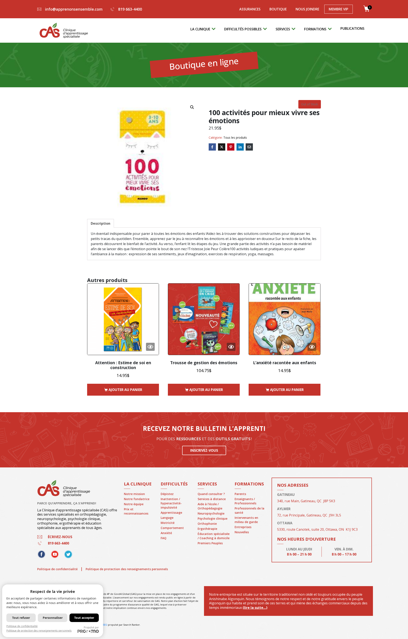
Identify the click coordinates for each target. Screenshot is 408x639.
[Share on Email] (249, 147)
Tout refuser (21, 618)
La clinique (200, 29)
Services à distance (212, 499)
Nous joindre (307, 9)
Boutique (278, 9)
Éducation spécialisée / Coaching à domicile (214, 536)
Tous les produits (235, 137)
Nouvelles (242, 532)
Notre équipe (133, 504)
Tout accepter (84, 618)
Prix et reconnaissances (136, 511)
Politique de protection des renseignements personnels (127, 569)
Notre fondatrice (136, 499)
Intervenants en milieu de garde (246, 520)
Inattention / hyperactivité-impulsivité (171, 503)
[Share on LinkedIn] (240, 147)
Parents (240, 494)
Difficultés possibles (243, 29)
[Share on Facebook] (212, 147)
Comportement (172, 528)
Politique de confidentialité (57, 569)
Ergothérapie (207, 529)
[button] (192, 107)
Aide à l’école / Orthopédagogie (210, 506)
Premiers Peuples (210, 543)
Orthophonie (207, 524)
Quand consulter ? (211, 494)
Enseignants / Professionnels (245, 501)
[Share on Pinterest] (230, 147)
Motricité (167, 523)
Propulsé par (91, 627)
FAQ (163, 538)
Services (283, 29)
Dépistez (167, 494)
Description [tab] (100, 223)
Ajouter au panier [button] (125, 389)
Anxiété (166, 533)
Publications (352, 28)
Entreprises (243, 527)
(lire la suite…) (255, 607)
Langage (167, 518)
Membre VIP (338, 9)
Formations (315, 29)
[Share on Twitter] (221, 147)
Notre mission (134, 494)
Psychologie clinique (212, 518)
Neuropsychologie (211, 513)
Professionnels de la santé (249, 510)
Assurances (250, 9)
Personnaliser (53, 618)
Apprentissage (171, 513)
